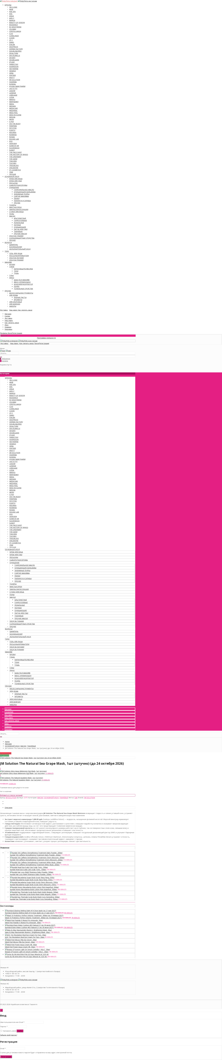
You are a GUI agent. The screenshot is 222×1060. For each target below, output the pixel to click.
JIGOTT (12, 77)
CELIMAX (12, 29)
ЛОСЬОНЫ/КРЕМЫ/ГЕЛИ (19, 256)
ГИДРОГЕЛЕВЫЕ (20, 220)
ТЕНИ (16, 271)
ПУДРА (16, 286)
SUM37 (12, 150)
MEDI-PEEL (13, 113)
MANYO (12, 99)
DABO (11, 42)
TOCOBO (12, 163)
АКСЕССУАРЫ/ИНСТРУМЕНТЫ (21, 293)
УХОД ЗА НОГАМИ (16, 258)
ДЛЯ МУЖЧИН (14, 304)
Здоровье (8, 329)
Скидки (7, 316)
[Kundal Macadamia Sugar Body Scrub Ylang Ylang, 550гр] (32, 877)
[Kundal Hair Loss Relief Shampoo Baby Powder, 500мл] (31, 872)
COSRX (11, 38)
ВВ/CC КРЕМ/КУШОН (22, 282)
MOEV (11, 119)
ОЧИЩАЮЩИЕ (20, 227)
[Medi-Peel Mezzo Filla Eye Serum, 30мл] (21, 940)
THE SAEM (13, 159)
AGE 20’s (12, 11)
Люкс (7, 325)
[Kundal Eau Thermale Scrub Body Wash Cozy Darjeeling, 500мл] (35, 897)
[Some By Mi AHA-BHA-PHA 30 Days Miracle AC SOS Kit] (27, 954)
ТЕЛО (7, 251)
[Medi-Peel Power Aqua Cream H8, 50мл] (21, 945)
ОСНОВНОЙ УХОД (12, 176)
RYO (10, 141)
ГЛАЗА (11, 267)
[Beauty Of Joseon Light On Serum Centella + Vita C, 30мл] (27, 949)
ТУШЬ (16, 273)
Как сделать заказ (12, 323)
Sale (76, 798)
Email (3, 1048)
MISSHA (12, 117)
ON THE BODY (14, 124)
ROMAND (13, 135)
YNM (11, 172)
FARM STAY (13, 64)
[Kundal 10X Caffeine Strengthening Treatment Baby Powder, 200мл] (36, 853)
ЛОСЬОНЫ (13, 183)
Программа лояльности (29, 338)
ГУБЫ (11, 275)
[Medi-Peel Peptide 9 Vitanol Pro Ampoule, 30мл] (24, 920)
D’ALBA (12, 44)
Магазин (8, 314)
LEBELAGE (13, 95)
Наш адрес (9, 320)
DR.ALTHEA (13, 53)
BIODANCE (13, 25)
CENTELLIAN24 (15, 31)
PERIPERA (13, 126)
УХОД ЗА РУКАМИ (16, 260)
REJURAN (12, 132)
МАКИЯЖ (8, 262)
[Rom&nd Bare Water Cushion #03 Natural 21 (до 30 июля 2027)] (30, 925)
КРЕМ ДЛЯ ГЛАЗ (15, 181)
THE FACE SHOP (15, 152)
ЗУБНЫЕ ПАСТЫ (20, 297)
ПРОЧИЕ (12, 174)
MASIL (11, 104)
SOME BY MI (14, 146)
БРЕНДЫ (8, 5)
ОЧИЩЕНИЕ (14, 187)
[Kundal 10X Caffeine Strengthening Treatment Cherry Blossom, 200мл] (37, 857)
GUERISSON (13, 66)
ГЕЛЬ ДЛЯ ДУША (15, 253)
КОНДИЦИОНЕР (15, 247)
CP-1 (11, 40)
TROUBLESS (14, 165)
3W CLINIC (13, 7)
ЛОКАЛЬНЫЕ (19, 223)
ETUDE (12, 62)
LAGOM (12, 91)
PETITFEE (13, 128)
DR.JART (12, 58)
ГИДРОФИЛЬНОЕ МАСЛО (24, 190)
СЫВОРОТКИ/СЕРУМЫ (18, 185)
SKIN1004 (13, 143)
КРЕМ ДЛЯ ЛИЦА (15, 179)
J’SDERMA (13, 82)
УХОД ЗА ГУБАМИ (16, 236)
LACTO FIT (13, 88)
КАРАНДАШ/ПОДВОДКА (23, 269)
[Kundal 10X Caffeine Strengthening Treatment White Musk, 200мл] (35, 862)
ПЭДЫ (11, 214)
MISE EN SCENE (15, 115)
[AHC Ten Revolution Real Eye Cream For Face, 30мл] (25, 935)
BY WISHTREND (15, 27)
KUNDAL (12, 84)
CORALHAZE (14, 36)
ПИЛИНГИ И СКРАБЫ (22, 201)
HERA (11, 73)
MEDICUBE (13, 108)
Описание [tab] (8, 807)
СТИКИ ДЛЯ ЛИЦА (16, 212)
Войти (19, 1031)
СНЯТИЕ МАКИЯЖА (21, 196)
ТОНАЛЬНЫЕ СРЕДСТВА (23, 289)
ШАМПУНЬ (13, 245)
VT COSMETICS (15, 170)
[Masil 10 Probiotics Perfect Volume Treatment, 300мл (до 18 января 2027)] (34, 915)
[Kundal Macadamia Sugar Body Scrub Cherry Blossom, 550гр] (34, 882)
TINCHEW (13, 161)
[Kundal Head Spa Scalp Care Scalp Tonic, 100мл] (29, 867)
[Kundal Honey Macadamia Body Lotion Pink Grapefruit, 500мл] (34, 887)
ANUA (11, 16)
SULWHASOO (14, 148)
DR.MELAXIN (14, 60)
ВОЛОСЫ (8, 242)
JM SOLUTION (14, 80)
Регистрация (6, 1057)
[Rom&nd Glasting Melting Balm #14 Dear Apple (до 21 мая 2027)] (30, 911)
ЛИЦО (11, 278)
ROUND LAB (14, 139)
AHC (10, 14)
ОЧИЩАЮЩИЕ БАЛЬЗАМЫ (24, 192)
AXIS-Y (11, 18)
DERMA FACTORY (16, 49)
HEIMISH (12, 71)
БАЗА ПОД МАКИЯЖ (21, 280)
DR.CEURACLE (14, 55)
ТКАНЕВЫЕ (18, 231)
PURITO (12, 130)
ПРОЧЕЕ (17, 203)
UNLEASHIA (13, 168)
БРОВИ (12, 264)
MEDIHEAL (13, 110)
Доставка (8, 318)
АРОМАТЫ (18, 300)
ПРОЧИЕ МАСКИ (20, 234)
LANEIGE (12, 93)
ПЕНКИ (16, 198)
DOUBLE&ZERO (15, 51)
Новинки (8, 327)
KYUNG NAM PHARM (17, 86)
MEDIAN (12, 106)
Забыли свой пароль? (8, 1035)
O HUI (11, 121)
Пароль (4, 1026)
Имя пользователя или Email (12, 1022)
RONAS (12, 137)
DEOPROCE (13, 47)
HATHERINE (13, 69)
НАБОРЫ (12, 306)
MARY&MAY (13, 102)
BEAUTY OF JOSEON (17, 22)
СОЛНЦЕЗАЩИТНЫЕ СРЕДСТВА (21, 238)
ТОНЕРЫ (12, 205)
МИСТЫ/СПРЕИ (15, 207)
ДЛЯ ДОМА (13, 295)
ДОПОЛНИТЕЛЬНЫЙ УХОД (19, 249)
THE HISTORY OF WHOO (18, 154)
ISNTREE (12, 75)
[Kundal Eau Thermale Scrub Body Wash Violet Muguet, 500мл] (34, 892)
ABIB (11, 9)
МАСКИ (12, 216)
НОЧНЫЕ (17, 225)
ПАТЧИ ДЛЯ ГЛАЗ (20, 229)
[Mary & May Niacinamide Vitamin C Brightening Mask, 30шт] (28, 930)
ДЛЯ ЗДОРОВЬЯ (15, 302)
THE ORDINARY (15, 157)
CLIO (11, 33)
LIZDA (11, 97)
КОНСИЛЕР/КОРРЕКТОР (23, 284)
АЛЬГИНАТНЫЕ (20, 218)
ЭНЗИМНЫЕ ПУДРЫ (21, 194)
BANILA (12, 20)
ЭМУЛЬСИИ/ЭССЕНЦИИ (18, 209)
